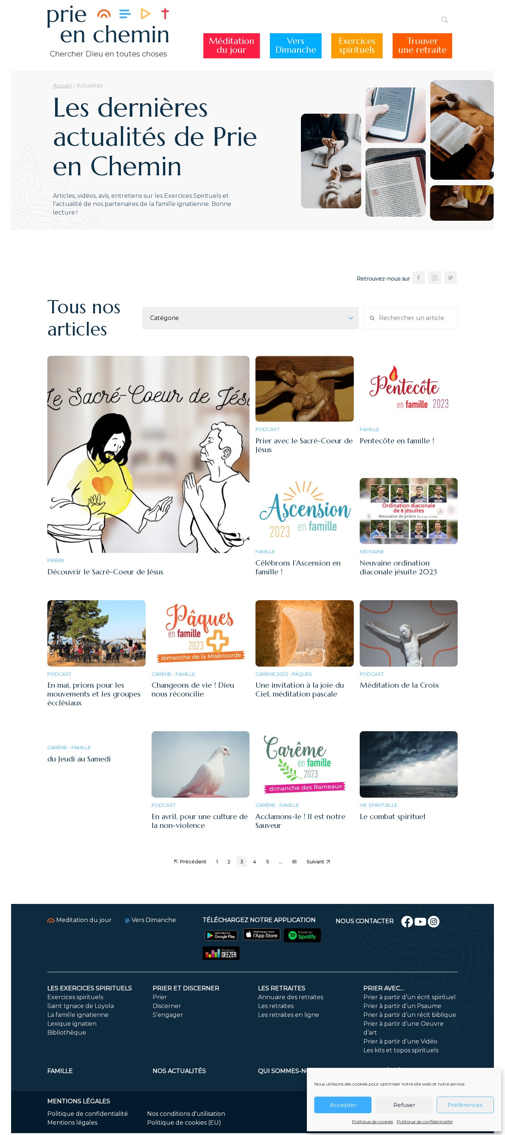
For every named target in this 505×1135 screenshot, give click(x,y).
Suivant (315, 861)
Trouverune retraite (422, 45)
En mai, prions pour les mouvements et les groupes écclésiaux (93, 694)
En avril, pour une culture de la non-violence (200, 821)
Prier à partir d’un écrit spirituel (409, 997)
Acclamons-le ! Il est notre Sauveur (300, 821)
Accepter (343, 1104)
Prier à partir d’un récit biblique (409, 1014)
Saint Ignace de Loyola (80, 1006)
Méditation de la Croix (399, 685)
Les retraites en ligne (288, 1014)
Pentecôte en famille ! (397, 441)
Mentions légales (72, 1122)
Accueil (62, 85)
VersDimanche (295, 45)
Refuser (404, 1104)
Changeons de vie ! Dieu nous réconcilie (193, 690)
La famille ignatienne (78, 1014)
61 (294, 861)
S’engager (168, 1014)
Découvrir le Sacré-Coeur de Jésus (105, 572)
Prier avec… (383, 988)
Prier (160, 997)
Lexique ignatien (71, 1023)
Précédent (193, 861)
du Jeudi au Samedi (79, 759)
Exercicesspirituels (357, 45)
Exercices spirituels (75, 997)
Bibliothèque (66, 1032)
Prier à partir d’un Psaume (402, 1006)
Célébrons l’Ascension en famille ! (297, 567)
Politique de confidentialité (425, 1121)
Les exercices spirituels (89, 988)
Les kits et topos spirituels (400, 1050)
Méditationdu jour (231, 45)
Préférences (465, 1104)
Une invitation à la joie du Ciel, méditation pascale (299, 690)
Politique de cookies (372, 1121)
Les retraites (281, 988)
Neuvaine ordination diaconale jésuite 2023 (398, 567)
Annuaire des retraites (290, 997)
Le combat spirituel (393, 816)
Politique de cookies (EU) (184, 1122)
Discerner (167, 1006)
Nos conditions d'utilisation (186, 1113)
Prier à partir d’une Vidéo (400, 1041)
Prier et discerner (186, 988)
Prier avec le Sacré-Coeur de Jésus (304, 445)
